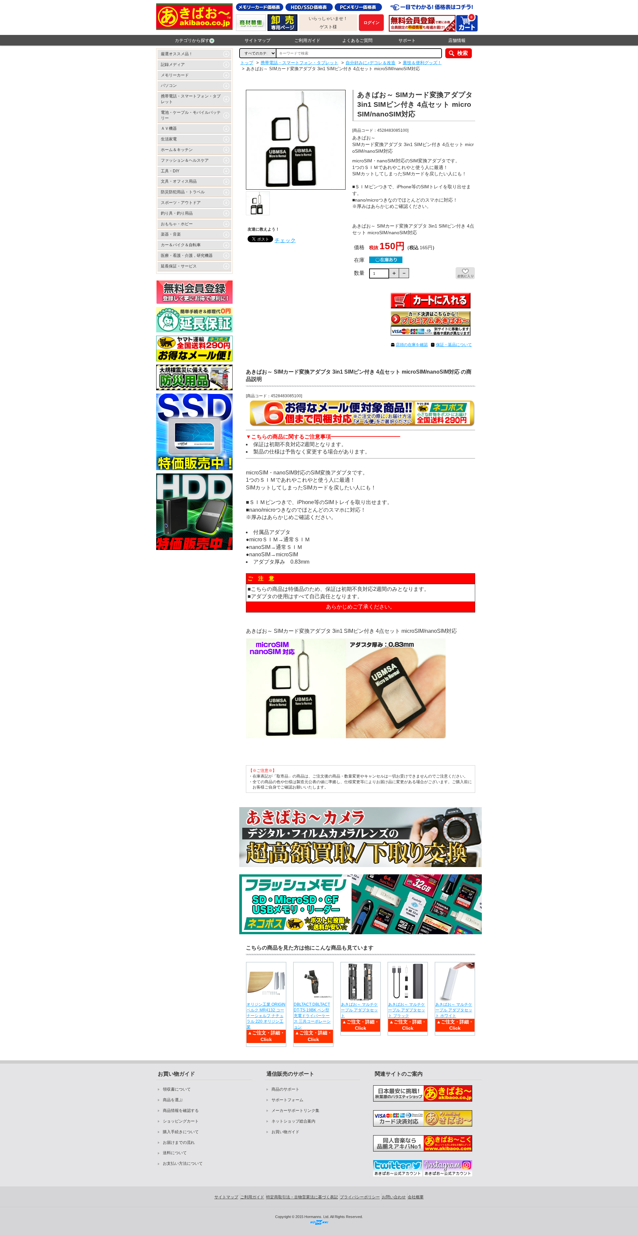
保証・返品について (454, 344)
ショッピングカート (181, 1121)
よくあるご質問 (357, 40)
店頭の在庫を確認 (412, 344)
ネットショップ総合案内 (293, 1121)
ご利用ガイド (307, 40)
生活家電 (169, 139)
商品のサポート (285, 1089)
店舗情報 (457, 40)
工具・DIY (170, 171)
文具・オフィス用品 (179, 181)
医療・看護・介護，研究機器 (187, 255)
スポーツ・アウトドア (181, 202)
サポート (407, 40)
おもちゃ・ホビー (177, 224)
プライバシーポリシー (360, 1197)
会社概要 (416, 1197)
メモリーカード (175, 75)
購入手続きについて (181, 1132)
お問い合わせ (394, 1197)
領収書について (177, 1089)
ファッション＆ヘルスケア (185, 160)
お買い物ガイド (285, 1132)
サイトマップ (257, 40)
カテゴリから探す (192, 40)
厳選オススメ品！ (177, 54)
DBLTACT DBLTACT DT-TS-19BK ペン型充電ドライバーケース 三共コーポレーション (312, 1015)
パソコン (169, 85)
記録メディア (173, 64)
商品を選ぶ (173, 1100)
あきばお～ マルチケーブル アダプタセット (359, 1010)
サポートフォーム (287, 1100)
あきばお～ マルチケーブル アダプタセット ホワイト (453, 1010)
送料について (175, 1152)
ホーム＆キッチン (177, 149)
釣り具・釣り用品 (177, 213)
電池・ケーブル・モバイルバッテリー (191, 115)
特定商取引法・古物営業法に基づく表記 (302, 1197)
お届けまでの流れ (179, 1142)
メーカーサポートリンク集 (295, 1110)
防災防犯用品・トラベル (183, 192)
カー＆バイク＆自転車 (181, 245)
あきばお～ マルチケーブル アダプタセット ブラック (406, 1010)
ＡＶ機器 (169, 128)
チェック (285, 240)
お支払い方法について (183, 1163)
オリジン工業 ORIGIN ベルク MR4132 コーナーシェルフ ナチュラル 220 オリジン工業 (266, 1015)
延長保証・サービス (179, 266)
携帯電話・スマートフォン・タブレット (191, 99)
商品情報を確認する (181, 1110)
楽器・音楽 (171, 234)
